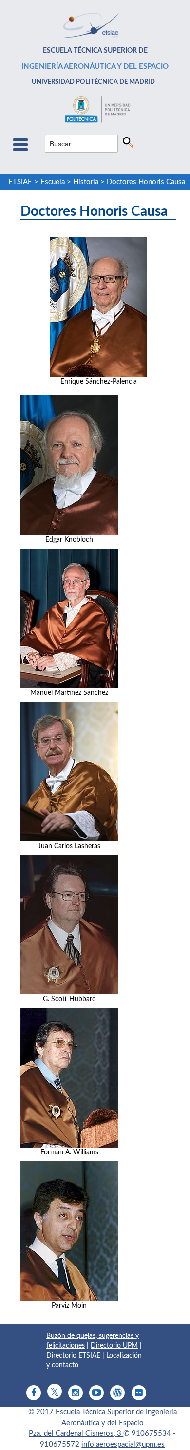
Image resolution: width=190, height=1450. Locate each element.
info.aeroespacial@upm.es (123, 1444)
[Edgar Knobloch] (69, 465)
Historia (85, 181)
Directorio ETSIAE (73, 1355)
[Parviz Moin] (69, 1231)
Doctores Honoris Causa (146, 181)
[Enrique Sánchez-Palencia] (98, 307)
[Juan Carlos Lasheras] (69, 771)
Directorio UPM (114, 1345)
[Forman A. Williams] (69, 1078)
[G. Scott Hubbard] (69, 924)
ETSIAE (20, 181)
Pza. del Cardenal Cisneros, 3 (76, 1433)
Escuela (52, 181)
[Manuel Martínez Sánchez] (69, 618)
